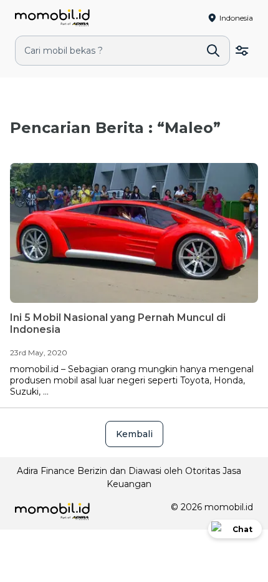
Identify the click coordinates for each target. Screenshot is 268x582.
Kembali (134, 434)
